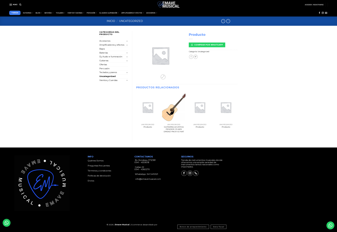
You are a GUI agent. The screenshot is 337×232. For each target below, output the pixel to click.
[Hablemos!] (330, 225)
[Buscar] (20, 4)
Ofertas (103, 64)
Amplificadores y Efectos (131, 13)
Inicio (111, 21)
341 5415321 (152, 174)
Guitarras (27, 13)
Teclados (59, 13)
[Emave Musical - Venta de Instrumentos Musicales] (168, 5)
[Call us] (196, 173)
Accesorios (150, 13)
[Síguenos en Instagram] (323, 13)
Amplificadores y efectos (111, 45)
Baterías (48, 13)
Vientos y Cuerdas (75, 13)
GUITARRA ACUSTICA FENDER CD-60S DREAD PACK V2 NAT (174, 129)
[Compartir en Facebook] (191, 57)
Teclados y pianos (108, 72)
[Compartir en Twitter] (196, 57)
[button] (7, 223)
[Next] (237, 115)
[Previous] (136, 115)
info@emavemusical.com (148, 179)
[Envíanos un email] (326, 13)
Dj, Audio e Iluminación (108, 13)
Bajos (38, 13)
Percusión (91, 13)
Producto (147, 127)
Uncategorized (131, 21)
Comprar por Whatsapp (208, 45)
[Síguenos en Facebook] (319, 13)
